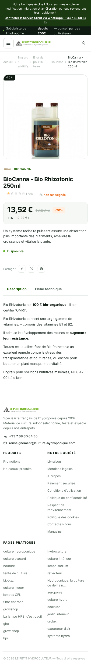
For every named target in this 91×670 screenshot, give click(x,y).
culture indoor (13, 587)
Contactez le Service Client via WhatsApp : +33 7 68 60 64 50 (45, 20)
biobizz (8, 580)
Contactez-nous (59, 524)
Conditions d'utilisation (64, 490)
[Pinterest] (41, 269)
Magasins (54, 531)
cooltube (53, 607)
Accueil (8, 62)
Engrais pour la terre (38, 62)
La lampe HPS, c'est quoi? (22, 616)
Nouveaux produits (17, 469)
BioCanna (56, 62)
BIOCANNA (22, 169)
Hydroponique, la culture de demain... (65, 582)
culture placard (14, 558)
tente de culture (15, 573)
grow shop (11, 631)
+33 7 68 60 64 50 (23, 436)
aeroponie (54, 592)
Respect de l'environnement (59, 507)
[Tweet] (31, 269)
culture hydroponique (19, 551)
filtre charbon (13, 602)
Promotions (11, 461)
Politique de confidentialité (67, 498)
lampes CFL (12, 595)
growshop (10, 609)
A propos (54, 476)
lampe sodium (57, 566)
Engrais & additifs (23, 62)
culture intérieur (59, 558)
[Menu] (8, 43)
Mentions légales (60, 469)
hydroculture (56, 551)
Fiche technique (48, 289)
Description (17, 289)
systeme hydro (58, 636)
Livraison (54, 461)
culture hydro (57, 599)
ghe (6, 624)
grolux (51, 621)
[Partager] (21, 269)
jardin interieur (58, 614)
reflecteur (54, 573)
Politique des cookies (63, 517)
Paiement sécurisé (61, 483)
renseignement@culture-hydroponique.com (42, 443)
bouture (9, 566)
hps (6, 638)
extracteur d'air (58, 628)
